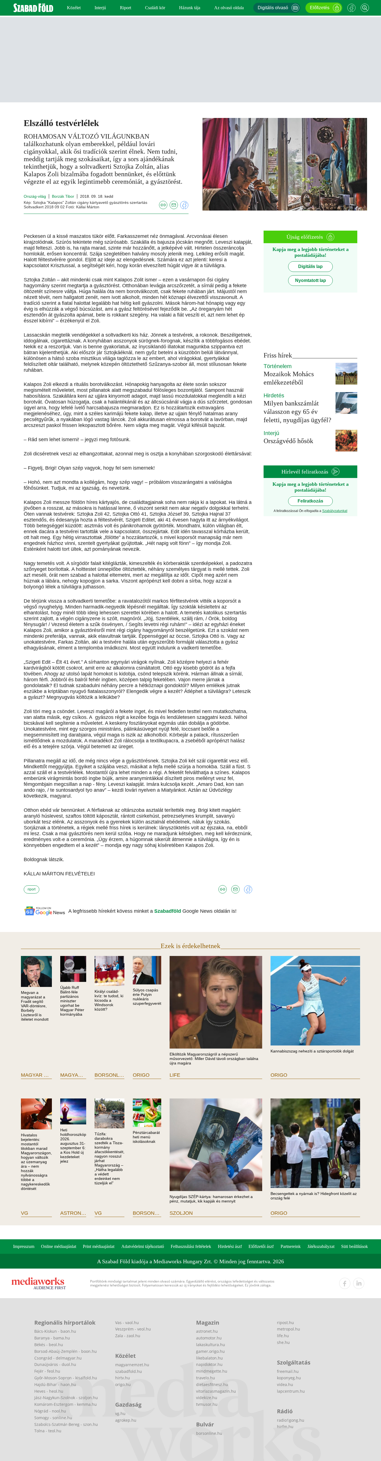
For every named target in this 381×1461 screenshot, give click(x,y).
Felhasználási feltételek (191, 1246)
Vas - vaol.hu (127, 1322)
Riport (125, 7)
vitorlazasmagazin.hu (216, 1391)
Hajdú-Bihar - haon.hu (55, 1384)
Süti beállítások (354, 1246)
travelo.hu (205, 1377)
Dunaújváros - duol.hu (55, 1364)
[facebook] (344, 1283)
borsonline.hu (209, 1433)
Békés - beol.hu (48, 1344)
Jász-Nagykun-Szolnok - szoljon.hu (66, 1397)
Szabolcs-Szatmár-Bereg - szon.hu (66, 1424)
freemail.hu (288, 1371)
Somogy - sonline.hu (53, 1417)
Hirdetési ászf (230, 1246)
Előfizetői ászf (261, 1246)
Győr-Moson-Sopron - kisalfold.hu (65, 1377)
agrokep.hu (125, 1420)
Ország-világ (35, 196)
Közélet (74, 7)
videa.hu (285, 1384)
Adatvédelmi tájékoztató (142, 1246)
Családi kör (155, 7)
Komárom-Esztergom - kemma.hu (65, 1404)
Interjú (100, 7)
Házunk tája (189, 7)
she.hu (283, 1342)
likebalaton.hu (209, 1358)
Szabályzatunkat (334, 511)
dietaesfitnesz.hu (212, 1384)
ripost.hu (285, 1322)
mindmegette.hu (211, 1371)
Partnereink (291, 1246)
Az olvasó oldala (229, 7)
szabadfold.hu (128, 1371)
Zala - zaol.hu (127, 1335)
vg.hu (120, 1413)
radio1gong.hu (290, 1420)
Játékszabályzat (320, 1246)
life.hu (283, 1335)
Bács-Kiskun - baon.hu (55, 1331)
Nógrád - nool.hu (50, 1411)
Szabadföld (168, 911)
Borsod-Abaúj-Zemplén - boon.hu (65, 1351)
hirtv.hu (122, 1377)
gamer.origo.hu (210, 1351)
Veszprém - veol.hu (133, 1329)
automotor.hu (209, 1338)
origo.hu (123, 1384)
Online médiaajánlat (58, 1246)
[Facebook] (351, 8)
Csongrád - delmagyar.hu (58, 1358)
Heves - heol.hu (48, 1391)
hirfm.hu (285, 1426)
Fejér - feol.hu (47, 1371)
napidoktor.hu (209, 1364)
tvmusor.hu (207, 1404)
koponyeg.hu (289, 1377)
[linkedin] (358, 1283)
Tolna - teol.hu (47, 1430)
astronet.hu (207, 1331)
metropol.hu (288, 1329)
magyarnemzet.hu (132, 1364)
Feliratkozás (310, 501)
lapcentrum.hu (291, 1391)
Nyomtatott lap (310, 280)
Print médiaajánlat (98, 1246)
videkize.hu (206, 1397)
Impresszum (23, 1246)
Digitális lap (310, 266)
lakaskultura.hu (210, 1344)
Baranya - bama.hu (52, 1338)
